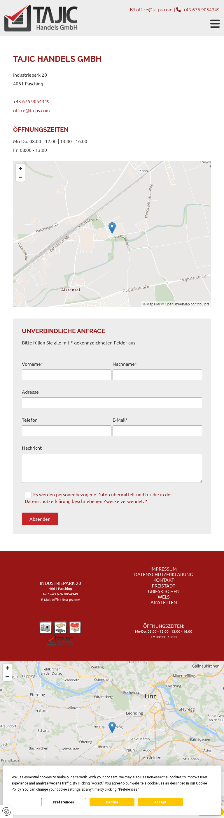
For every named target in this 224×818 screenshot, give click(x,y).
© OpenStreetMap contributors (185, 303)
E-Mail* (120, 420)
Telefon (30, 420)
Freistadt (163, 585)
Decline (112, 802)
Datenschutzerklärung (163, 574)
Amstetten (163, 602)
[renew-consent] (6, 811)
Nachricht (32, 448)
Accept (160, 802)
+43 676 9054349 (31, 101)
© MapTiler (151, 303)
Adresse (30, 392)
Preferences (63, 802)
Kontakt (163, 580)
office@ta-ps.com (154, 9)
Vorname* (32, 364)
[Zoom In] (20, 168)
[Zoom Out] (20, 177)
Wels (164, 596)
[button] (151, 23)
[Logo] (41, 17)
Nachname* (125, 364)
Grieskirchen (164, 591)
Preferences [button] (128, 789)
